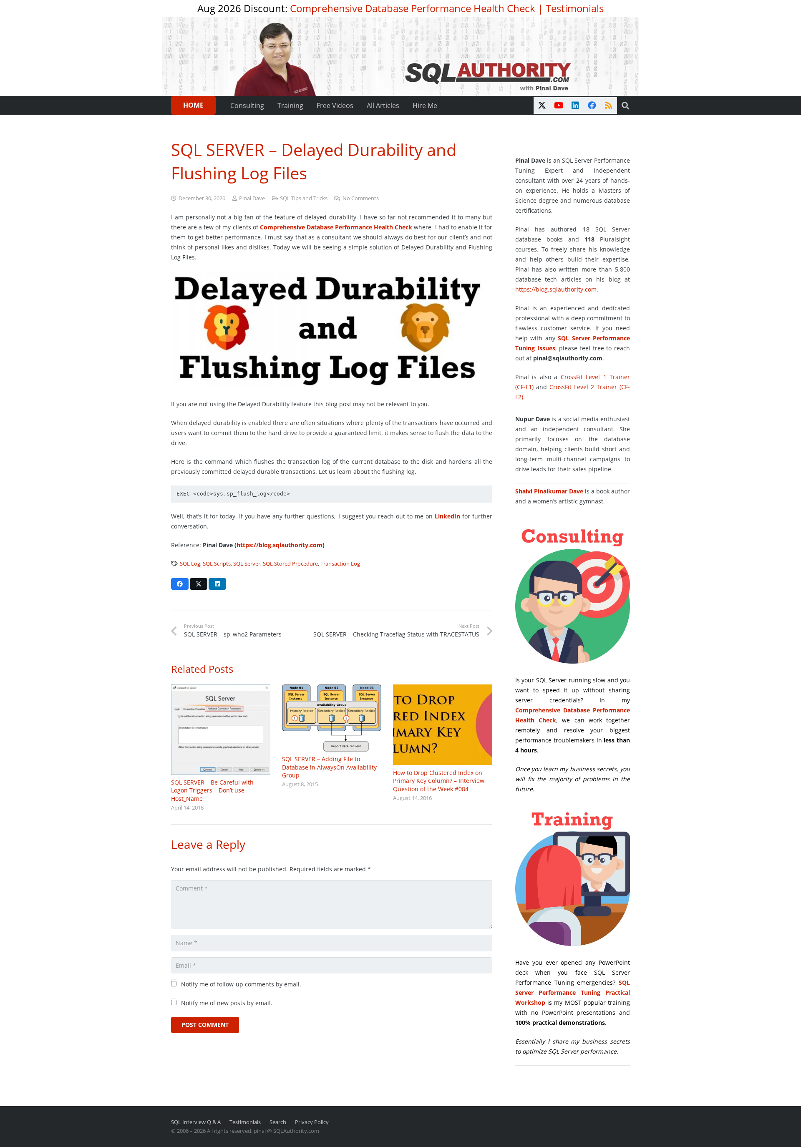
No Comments (361, 198)
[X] (542, 105)
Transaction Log (340, 563)
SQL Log (190, 563)
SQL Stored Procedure (290, 563)
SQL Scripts (217, 563)
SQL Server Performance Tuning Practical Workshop (572, 992)
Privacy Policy (312, 1122)
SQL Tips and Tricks (303, 198)
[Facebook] (592, 105)
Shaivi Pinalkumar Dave (549, 491)
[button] (625, 105)
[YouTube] (558, 105)
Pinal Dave (252, 198)
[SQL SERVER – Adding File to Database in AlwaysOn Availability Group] (331, 718)
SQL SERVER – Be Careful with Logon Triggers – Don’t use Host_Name (212, 790)
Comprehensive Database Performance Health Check (412, 8)
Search (278, 1122)
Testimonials (575, 8)
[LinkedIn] (575, 105)
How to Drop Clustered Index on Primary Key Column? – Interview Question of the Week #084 (438, 781)
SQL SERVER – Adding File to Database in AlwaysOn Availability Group (329, 767)
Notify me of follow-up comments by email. (241, 984)
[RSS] (608, 105)
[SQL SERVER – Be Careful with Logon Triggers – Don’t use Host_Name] (220, 729)
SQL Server (246, 563)
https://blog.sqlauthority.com (279, 545)
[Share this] (180, 584)
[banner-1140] (400, 56)
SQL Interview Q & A (196, 1122)
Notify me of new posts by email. (226, 1003)
